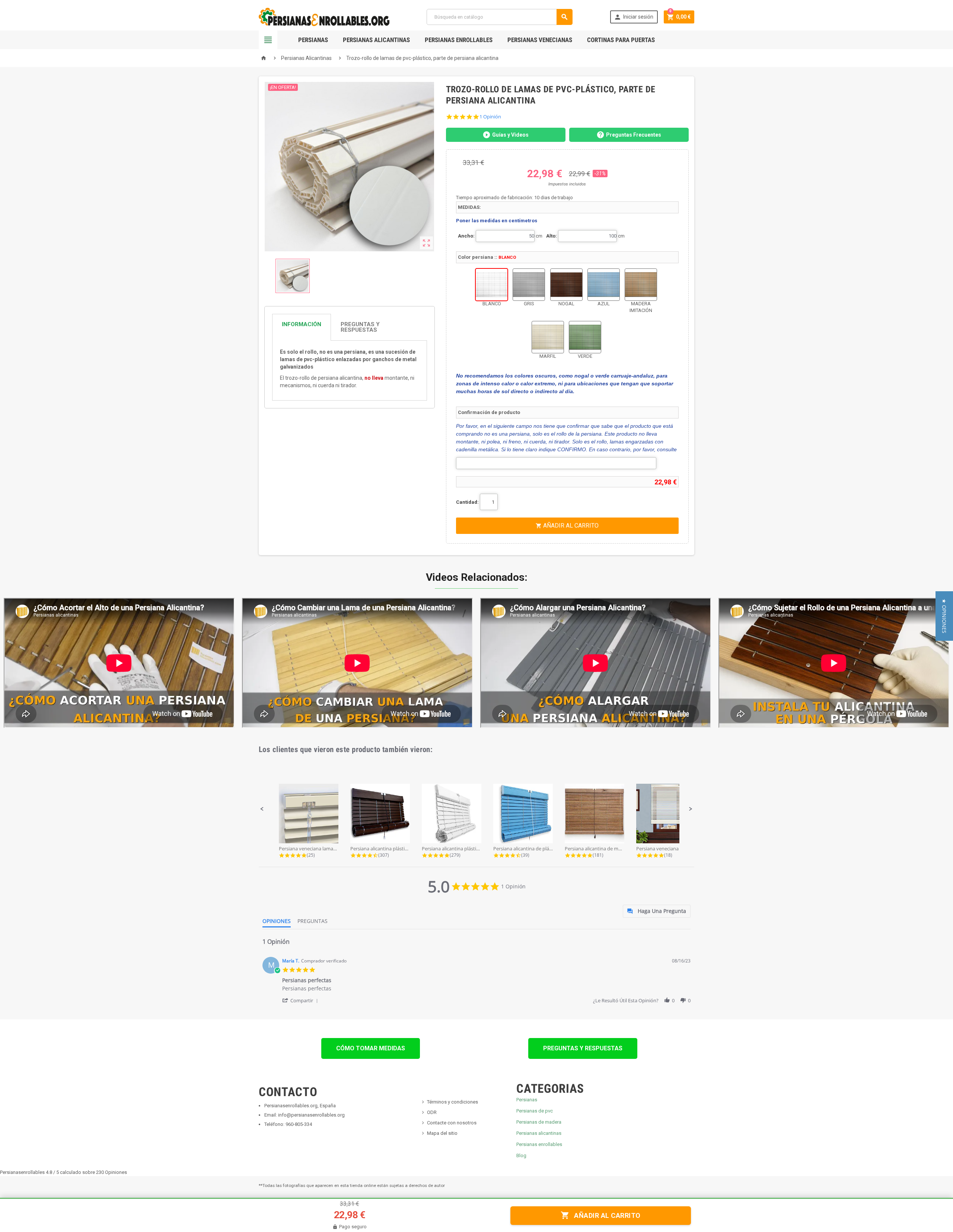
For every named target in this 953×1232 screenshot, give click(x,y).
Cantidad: (467, 502)
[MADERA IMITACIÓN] (641, 284)
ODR (432, 1112)
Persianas (313, 40)
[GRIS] (529, 284)
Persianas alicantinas (538, 1133)
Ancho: (466, 236)
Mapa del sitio (442, 1133)
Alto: (551, 236)
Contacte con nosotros (451, 1123)
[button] (262, 809)
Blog (521, 1155)
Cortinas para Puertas (621, 40)
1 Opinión (490, 117)
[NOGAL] (566, 284)
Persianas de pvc (534, 1111)
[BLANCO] (491, 284)
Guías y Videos (510, 135)
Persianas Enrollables (459, 40)
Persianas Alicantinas (376, 40)
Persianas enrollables (539, 1144)
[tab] (349, 327)
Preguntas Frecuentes (633, 135)
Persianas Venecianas (539, 40)
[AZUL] (603, 284)
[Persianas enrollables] (324, 16)
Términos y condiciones (452, 1102)
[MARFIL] (548, 337)
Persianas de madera (538, 1122)
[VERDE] (585, 337)
